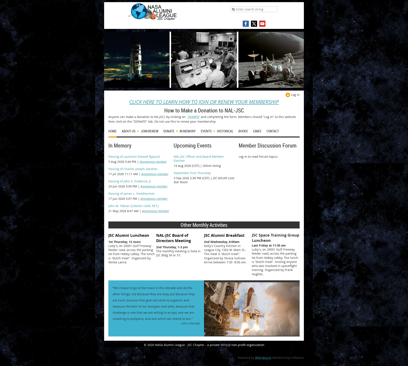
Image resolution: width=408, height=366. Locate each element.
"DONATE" (193, 117)
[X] (254, 24)
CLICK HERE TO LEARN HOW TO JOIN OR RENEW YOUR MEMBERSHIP (204, 101)
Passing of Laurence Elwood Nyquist (134, 157)
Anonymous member (153, 162)
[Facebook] (246, 24)
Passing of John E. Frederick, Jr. (130, 181)
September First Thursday (192, 173)
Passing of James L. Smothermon (131, 194)
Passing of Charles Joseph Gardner (133, 169)
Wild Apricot (263, 358)
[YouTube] (262, 24)
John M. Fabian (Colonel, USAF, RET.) (133, 206)
